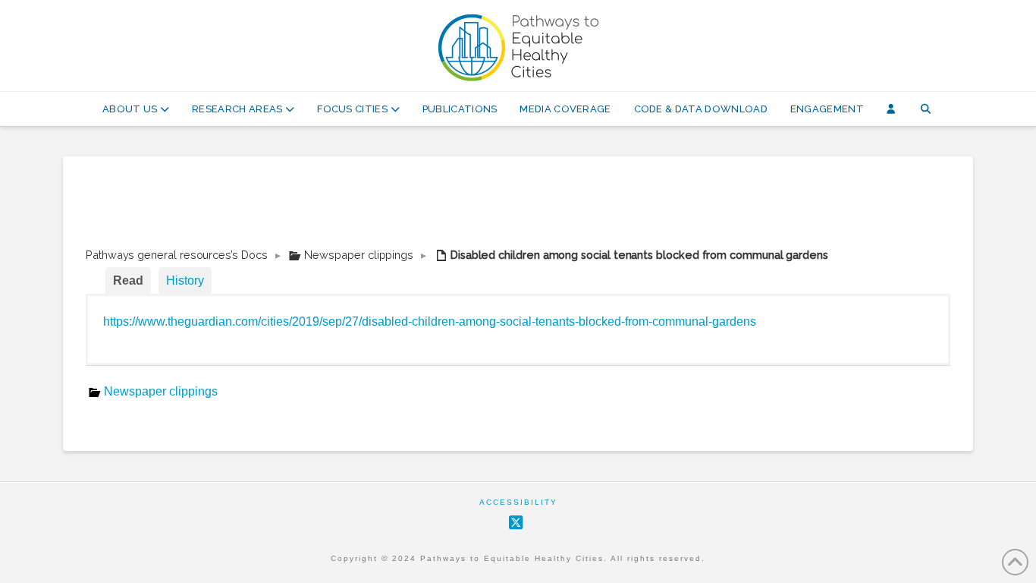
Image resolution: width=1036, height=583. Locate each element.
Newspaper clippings (358, 254)
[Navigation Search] (925, 109)
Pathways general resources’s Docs (177, 254)
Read (128, 280)
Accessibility (518, 502)
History (185, 280)
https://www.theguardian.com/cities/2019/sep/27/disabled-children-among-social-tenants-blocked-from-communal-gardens (429, 321)
